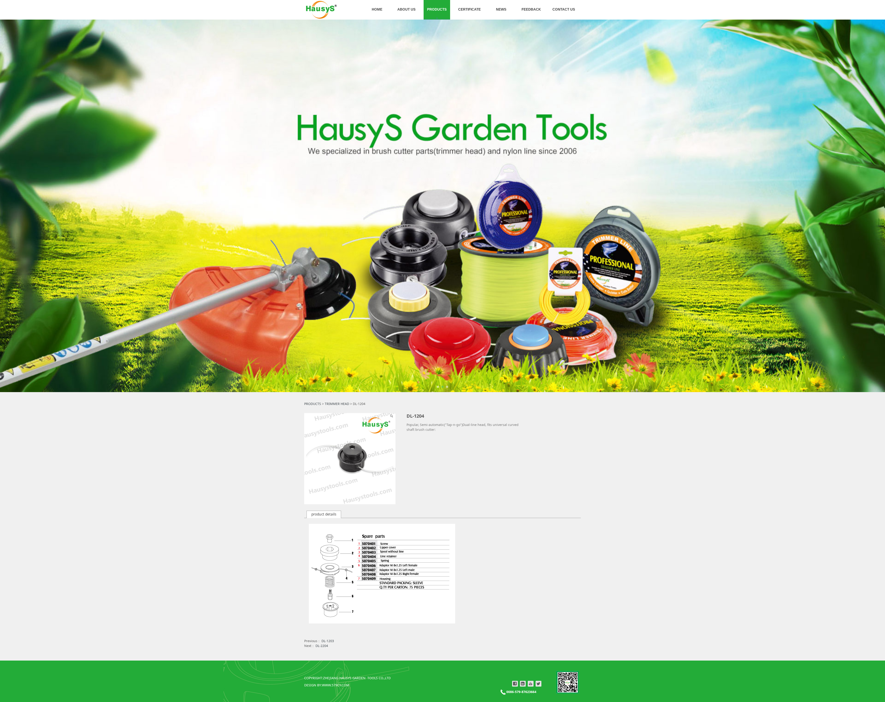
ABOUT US (406, 9)
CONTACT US (563, 9)
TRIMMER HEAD (337, 404)
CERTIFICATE (469, 9)
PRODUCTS (437, 9)
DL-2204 (322, 646)
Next (571, 205)
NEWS (501, 9)
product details (323, 514)
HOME (377, 9)
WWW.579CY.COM (335, 685)
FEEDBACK (531, 9)
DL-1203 (328, 641)
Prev (314, 205)
